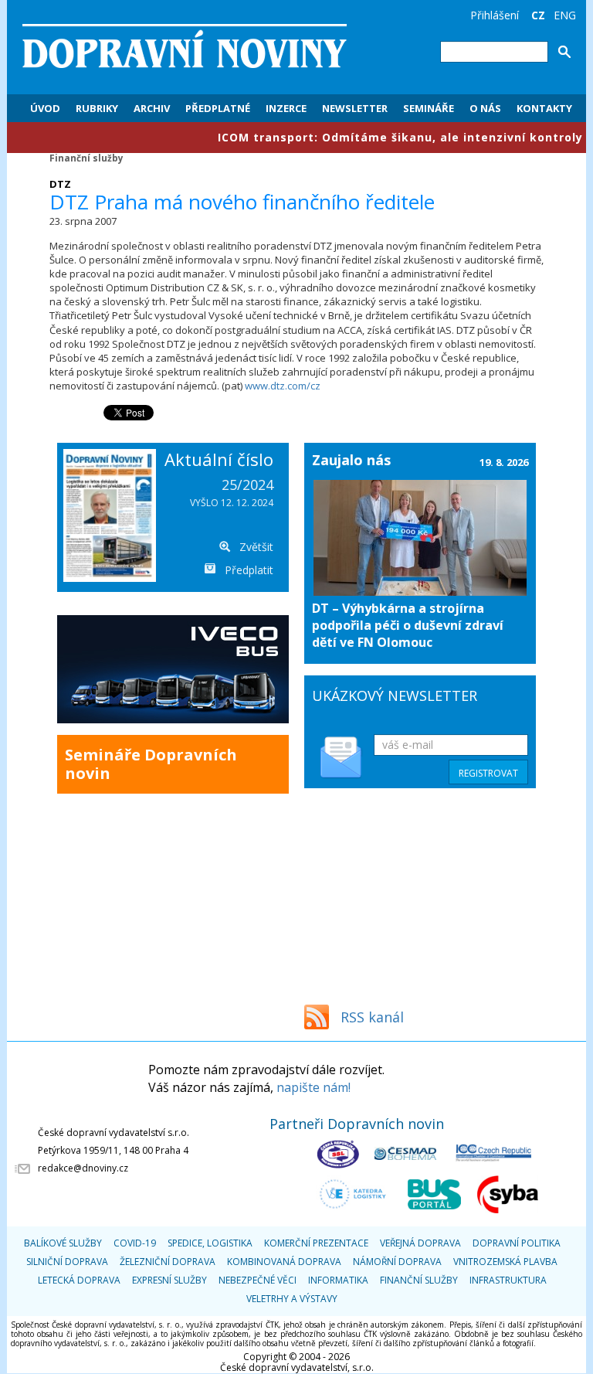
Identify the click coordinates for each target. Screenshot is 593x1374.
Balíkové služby (63, 1243)
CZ (538, 15)
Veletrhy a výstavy (291, 1298)
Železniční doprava (167, 1261)
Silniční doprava (67, 1261)
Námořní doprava (397, 1261)
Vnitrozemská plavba (505, 1261)
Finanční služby (86, 157)
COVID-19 (135, 1243)
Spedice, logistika (210, 1243)
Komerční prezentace (316, 1243)
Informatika (338, 1280)
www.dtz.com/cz (282, 386)
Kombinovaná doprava (284, 1261)
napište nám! (313, 1087)
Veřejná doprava (420, 1243)
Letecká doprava (79, 1280)
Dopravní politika (517, 1243)
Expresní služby (169, 1280)
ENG (565, 15)
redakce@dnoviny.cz (83, 1168)
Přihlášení (494, 15)
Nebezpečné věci (257, 1280)
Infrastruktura (508, 1280)
